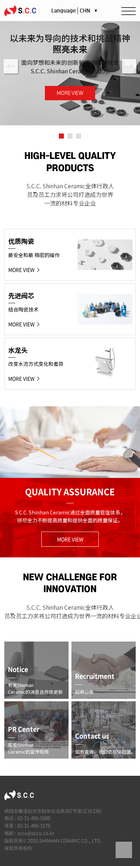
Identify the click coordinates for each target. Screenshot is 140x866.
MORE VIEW (70, 93)
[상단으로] (124, 850)
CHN (89, 11)
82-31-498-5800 (33, 817)
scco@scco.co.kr (35, 832)
